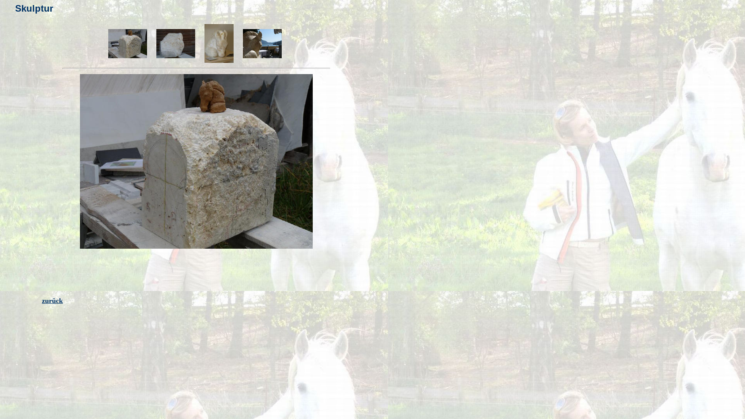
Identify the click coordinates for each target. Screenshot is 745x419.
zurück (52, 301)
